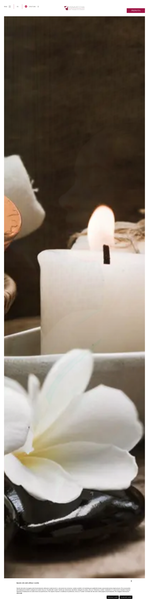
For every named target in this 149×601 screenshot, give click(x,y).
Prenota (135, 10)
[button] (2, 302)
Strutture (32, 6)
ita (17, 6)
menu (5, 6)
